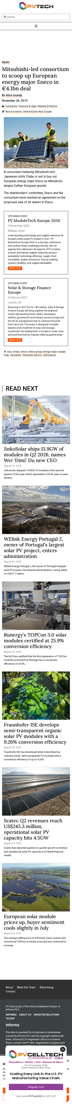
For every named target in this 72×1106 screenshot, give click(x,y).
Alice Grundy (14, 95)
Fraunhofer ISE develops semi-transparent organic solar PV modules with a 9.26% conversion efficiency (35, 733)
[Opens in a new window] (12, 1024)
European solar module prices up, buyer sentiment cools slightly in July (34, 922)
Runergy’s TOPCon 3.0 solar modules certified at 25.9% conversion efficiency (35, 640)
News (5, 62)
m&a (6, 355)
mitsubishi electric (32, 355)
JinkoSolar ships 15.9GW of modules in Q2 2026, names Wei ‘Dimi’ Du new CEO (35, 454)
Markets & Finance (47, 106)
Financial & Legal (27, 106)
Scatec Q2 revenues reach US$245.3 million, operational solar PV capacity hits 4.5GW (33, 829)
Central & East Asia (33, 111)
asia (9, 351)
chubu (16, 351)
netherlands (49, 355)
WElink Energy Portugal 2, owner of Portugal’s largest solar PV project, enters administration (34, 547)
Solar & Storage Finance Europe (29, 290)
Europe (48, 111)
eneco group (35, 351)
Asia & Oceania (13, 111)
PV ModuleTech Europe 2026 (34, 220)
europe (61, 351)
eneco (24, 351)
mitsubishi (15, 355)
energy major (50, 351)
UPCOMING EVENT (17, 216)
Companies (11, 106)
